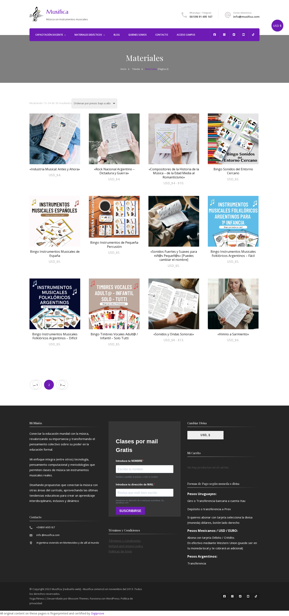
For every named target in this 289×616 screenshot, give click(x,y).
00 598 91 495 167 (201, 16)
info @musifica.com (48, 535)
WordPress (113, 598)
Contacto (161, 34)
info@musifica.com (246, 16)
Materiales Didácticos (88, 34)
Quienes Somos (137, 34)
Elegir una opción (174, 142)
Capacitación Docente (49, 34)
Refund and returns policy (126, 546)
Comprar (55, 137)
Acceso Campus (186, 34)
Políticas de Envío (120, 551)
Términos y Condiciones (125, 541)
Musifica (57, 11)
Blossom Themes (78, 598)
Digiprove (97, 613)
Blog (117, 34)
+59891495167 (45, 527)
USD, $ (205, 435)
